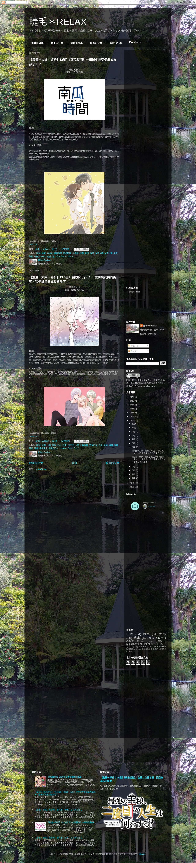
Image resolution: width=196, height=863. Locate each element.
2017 (161, 644)
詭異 (156, 649)
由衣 (77, 445)
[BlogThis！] (78, 249)
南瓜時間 (67, 253)
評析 (100, 445)
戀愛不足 (43, 448)
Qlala (70, 448)
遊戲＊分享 (116, 43)
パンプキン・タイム (65, 256)
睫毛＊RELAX (58, 22)
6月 (134, 443)
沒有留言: (65, 249)
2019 (132, 483)
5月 (134, 447)
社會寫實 (142, 647)
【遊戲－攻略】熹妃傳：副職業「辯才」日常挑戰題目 (58, 837)
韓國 (36, 256)
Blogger (142, 854)
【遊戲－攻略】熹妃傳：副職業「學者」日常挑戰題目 (58, 809)
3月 (134, 470)
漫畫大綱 (99, 253)
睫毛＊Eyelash (150, 326)
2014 (163, 638)
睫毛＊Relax (134, 292)
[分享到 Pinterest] (87, 249)
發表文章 (134, 346)
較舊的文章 (112, 463)
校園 (82, 253)
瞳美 (36, 448)
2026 (132, 397)
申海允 (50, 253)
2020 (132, 420)
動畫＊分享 (57, 43)
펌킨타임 (51, 256)
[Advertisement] (149, 72)
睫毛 (143, 380)
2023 (132, 409)
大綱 (44, 445)
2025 (132, 401)
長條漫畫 (58, 253)
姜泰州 (75, 253)
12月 (134, 424)
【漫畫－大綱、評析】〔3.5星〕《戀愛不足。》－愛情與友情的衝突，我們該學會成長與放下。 (148, 459)
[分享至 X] (81, 249)
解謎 (159, 647)
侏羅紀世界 (148, 649)
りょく (76, 448)
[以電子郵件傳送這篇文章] (75, 249)
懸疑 (137, 644)
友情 (54, 445)
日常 (64, 445)
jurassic (138, 649)
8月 (134, 435)
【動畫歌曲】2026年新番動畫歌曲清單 (64, 777)
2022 (132, 412)
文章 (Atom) (41, 469)
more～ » (33, 244)
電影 (160, 641)
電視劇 (163, 649)
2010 (131, 649)
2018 (38, 253)
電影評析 (130, 646)
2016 (38, 445)
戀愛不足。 (54, 448)
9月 (134, 432)
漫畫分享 (108, 253)
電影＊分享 (96, 43)
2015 (151, 641)
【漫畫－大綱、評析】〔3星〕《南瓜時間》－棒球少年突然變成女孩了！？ (148, 451)
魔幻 (130, 651)
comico (43, 256)
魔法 (128, 644)
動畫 (146, 634)
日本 (59, 445)
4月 (134, 466)
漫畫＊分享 (37, 43)
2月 (134, 474)
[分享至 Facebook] (84, 249)
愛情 (87, 253)
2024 (132, 405)
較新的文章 (36, 463)
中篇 (44, 253)
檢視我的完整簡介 (148, 334)
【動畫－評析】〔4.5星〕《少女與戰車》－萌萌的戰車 (70, 822)
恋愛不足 (93, 445)
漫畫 (92, 253)
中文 (151, 647)
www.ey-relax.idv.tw (147, 386)
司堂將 (71, 445)
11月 (134, 428)
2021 (132, 416)
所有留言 (134, 351)
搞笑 (153, 644)
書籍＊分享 (76, 43)
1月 (134, 478)
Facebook (135, 42)
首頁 (74, 463)
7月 (134, 439)
